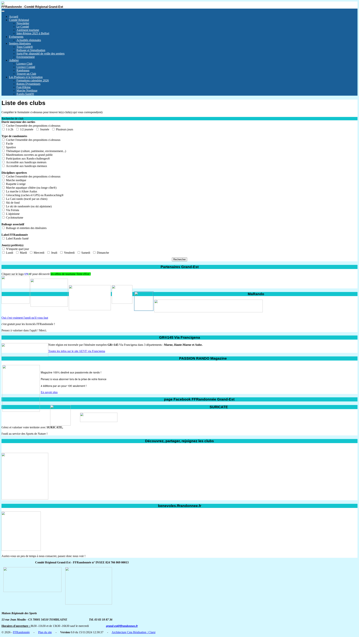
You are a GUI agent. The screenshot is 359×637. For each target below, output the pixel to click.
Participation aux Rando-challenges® (27, 158)
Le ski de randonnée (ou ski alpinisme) (28, 206)
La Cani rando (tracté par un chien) (26, 198)
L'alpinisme (12, 213)
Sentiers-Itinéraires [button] (20, 43)
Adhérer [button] (14, 60)
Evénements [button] (16, 36)
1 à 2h (9, 129)
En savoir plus (49, 392)
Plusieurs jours (64, 129)
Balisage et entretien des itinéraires (26, 228)
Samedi (85, 252)
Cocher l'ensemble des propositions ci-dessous (33, 125)
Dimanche (102, 252)
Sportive (10, 147)
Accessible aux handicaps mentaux (26, 166)
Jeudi (53, 252)
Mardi (23, 252)
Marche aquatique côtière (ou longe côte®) (30, 187)
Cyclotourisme (14, 217)
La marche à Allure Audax (21, 191)
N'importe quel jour (17, 249)
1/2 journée (26, 129)
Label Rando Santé (17, 238)
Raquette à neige (15, 183)
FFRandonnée (21, 632)
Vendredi (69, 252)
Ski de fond (12, 202)
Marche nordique (15, 180)
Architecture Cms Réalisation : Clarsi (133, 632)
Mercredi (38, 252)
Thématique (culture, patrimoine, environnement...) (35, 151)
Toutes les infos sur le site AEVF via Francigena (76, 351)
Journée (44, 129)
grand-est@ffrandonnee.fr (122, 625)
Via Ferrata (12, 210)
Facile (9, 143)
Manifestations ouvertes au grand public (29, 154)
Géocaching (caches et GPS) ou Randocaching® (34, 195)
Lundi (9, 252)
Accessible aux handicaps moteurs (25, 162)
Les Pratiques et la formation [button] (26, 77)
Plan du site (45, 632)
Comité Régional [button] (19, 19)
